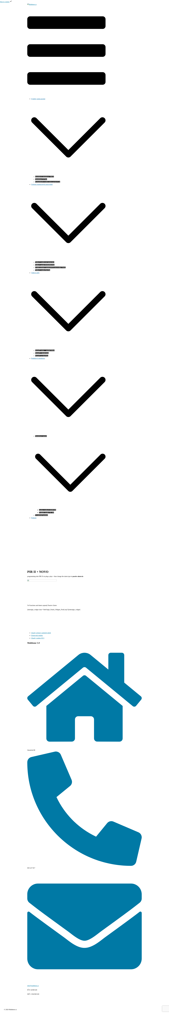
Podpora (33, 518)
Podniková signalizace (38, 358)
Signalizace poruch (41, 436)
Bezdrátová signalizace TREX (44, 176)
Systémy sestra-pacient (38, 99)
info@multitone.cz (33, 986)
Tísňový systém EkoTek (42, 270)
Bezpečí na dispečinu (41, 356)
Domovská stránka (37, 635)
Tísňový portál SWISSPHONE (44, 265)
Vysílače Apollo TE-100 (46, 512)
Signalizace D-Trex (41, 179)
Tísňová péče (35, 273)
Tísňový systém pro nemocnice (44, 262)
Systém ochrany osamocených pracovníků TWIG (50, 267)
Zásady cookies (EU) (37, 638)
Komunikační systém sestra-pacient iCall (47, 182)
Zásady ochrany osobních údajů (41, 633)
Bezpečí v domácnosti (42, 353)
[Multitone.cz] (32, 4)
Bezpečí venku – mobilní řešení (45, 350)
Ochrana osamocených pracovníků (42, 184)
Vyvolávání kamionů (41, 515)
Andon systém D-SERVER (47, 510)
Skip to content (5, 2)
